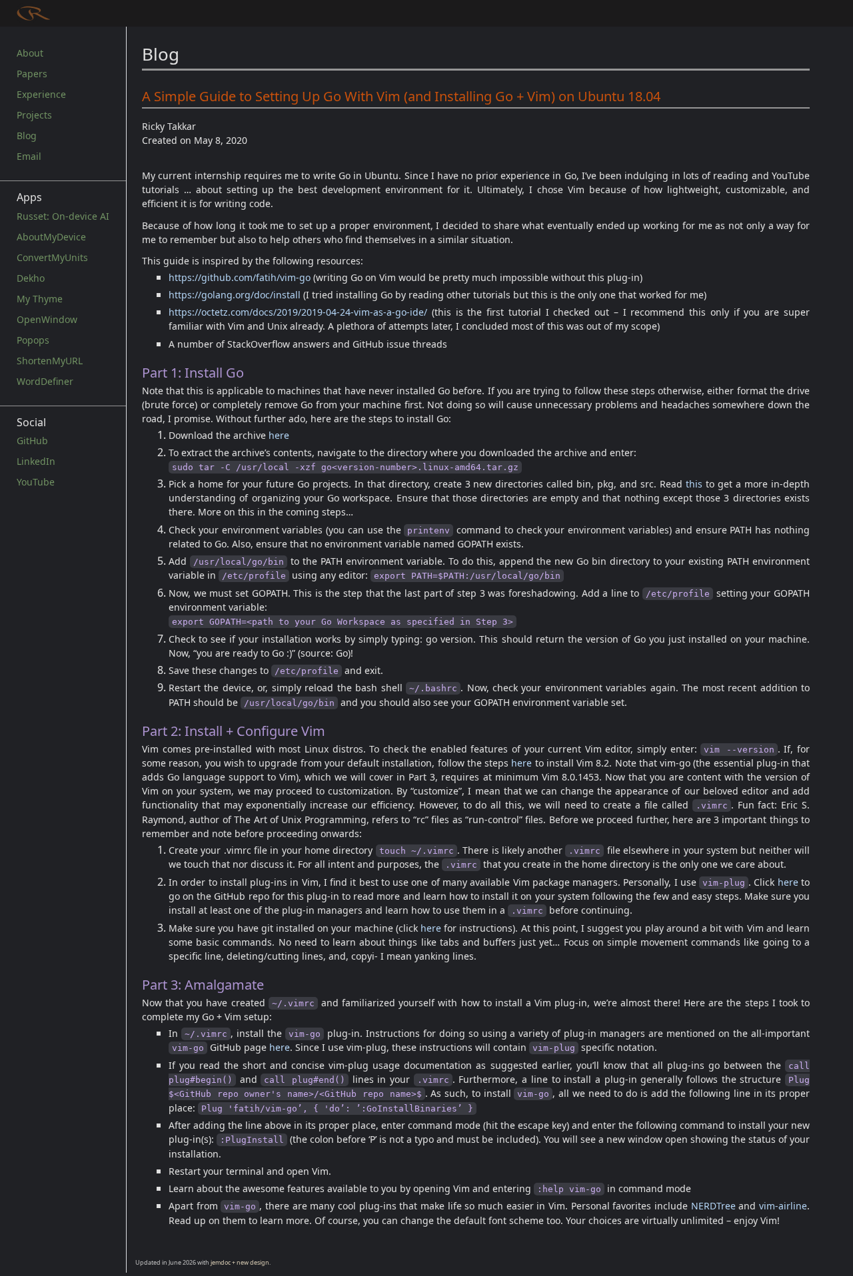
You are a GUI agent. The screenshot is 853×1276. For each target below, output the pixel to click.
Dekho (31, 278)
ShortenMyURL (50, 360)
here (279, 435)
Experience (41, 94)
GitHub (32, 440)
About (30, 53)
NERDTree (713, 1205)
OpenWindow (47, 319)
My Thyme (40, 298)
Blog (27, 135)
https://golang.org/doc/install (235, 294)
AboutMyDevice (51, 236)
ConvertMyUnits (52, 257)
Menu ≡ (43, 11)
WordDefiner (45, 381)
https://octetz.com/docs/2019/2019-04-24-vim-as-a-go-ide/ (298, 312)
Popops (33, 340)
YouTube (36, 482)
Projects (34, 115)
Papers (32, 73)
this (694, 484)
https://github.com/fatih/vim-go (240, 277)
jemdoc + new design (240, 1262)
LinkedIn (36, 461)
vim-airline (783, 1205)
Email (29, 156)
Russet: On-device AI (63, 216)
